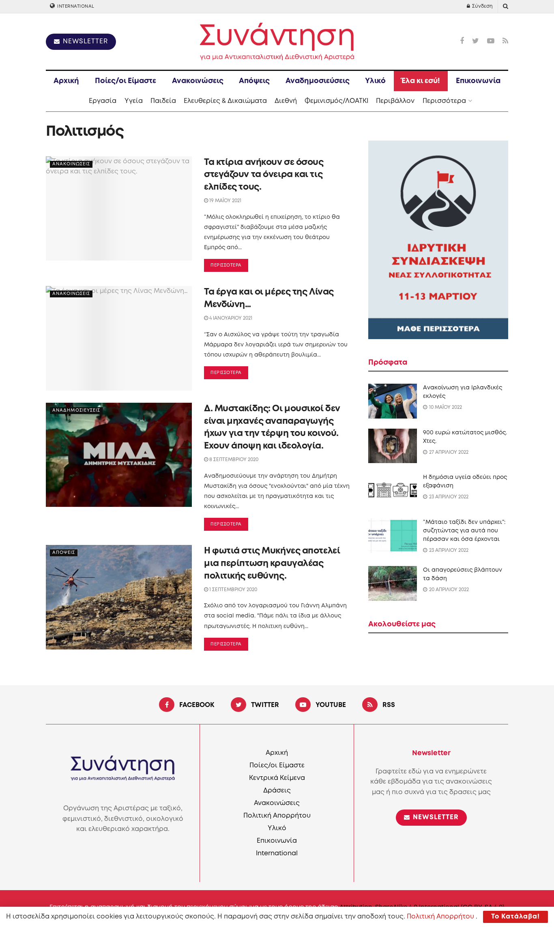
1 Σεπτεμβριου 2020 (232, 589)
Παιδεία (163, 101)
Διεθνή (286, 101)
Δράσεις (277, 791)
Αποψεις (63, 553)
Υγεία (134, 101)
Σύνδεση (482, 6)
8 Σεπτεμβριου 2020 (233, 459)
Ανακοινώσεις (197, 81)
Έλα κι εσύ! (421, 81)
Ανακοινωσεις (71, 164)
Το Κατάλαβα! (515, 917)
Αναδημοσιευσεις (76, 410)
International (75, 6)
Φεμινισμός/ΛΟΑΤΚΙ (336, 101)
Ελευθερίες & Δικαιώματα (225, 101)
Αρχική (66, 81)
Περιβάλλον (395, 101)
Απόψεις (254, 81)
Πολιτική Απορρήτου (277, 816)
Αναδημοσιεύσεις (318, 81)
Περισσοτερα (226, 265)
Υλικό (375, 81)
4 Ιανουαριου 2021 (230, 318)
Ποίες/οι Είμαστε (125, 81)
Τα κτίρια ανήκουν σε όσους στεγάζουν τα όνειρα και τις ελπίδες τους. (264, 175)
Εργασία (102, 101)
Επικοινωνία (478, 81)
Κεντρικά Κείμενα (277, 778)
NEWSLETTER (84, 41)
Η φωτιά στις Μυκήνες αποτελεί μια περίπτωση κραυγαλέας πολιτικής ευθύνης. (272, 563)
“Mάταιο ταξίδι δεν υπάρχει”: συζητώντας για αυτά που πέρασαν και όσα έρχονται (464, 531)
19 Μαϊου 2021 (224, 201)
